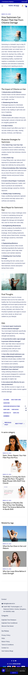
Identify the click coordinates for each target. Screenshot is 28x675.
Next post (19, 423)
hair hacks (15, 409)
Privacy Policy (5, 635)
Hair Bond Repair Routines (11, 406)
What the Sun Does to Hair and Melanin (14, 547)
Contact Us (5, 648)
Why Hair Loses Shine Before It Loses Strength (14, 572)
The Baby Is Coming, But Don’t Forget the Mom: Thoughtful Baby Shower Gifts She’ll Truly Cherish (14, 480)
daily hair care (16, 399)
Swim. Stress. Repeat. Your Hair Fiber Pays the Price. (14, 456)
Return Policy (5, 641)
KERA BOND (17, 664)
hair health (7, 412)
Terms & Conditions (7, 644)
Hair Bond (6, 403)
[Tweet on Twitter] (26, 408)
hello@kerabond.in (9, 603)
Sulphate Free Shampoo (8, 620)
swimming (6, 416)
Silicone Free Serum (7, 626)
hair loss (16, 412)
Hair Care (6, 409)
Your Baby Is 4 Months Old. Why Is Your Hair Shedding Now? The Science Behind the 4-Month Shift (14, 506)
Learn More (22, 670)
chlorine (6, 399)
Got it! (14, 672)
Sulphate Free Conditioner (9, 623)
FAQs (3, 638)
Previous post (8, 423)
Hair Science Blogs (7, 651)
